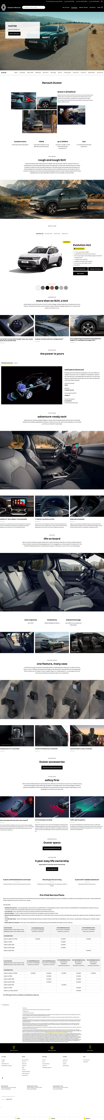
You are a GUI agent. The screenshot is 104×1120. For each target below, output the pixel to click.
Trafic (3, 1061)
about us (65, 1061)
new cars (24, 1061)
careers (64, 1063)
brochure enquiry (26, 1073)
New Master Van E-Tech (7, 1065)
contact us (65, 1059)
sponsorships (66, 1065)
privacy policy (86, 1059)
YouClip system (67, 72)
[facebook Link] (102, 1)
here (37, 995)
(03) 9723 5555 (7, 1089)
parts (43, 1061)
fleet (23, 1067)
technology (53, 72)
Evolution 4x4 (48, 233)
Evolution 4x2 (39, 233)
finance (23, 1069)
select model (30, 72)
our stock (92, 7)
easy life (60, 72)
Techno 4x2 (57, 233)
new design (22, 72)
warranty (44, 1065)
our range (74, 7)
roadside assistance (46, 1067)
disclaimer (85, 1061)
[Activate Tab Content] (38, 288)
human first (83, 72)
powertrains (45, 72)
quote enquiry (25, 1075)
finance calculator (26, 1071)
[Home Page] (3, 7)
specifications (91, 72)
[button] (52, 41)
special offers (83, 7)
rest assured (100, 72)
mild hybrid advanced (7, 363)
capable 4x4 (38, 72)
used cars (24, 1065)
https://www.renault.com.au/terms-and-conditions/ (56, 1031)
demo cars (24, 1063)
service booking (45, 1063)
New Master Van (5, 1063)
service (44, 1059)
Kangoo (3, 1059)
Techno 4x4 (65, 233)
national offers (25, 1059)
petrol (16, 363)
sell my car (66, 7)
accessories (76, 72)
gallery (16, 72)
